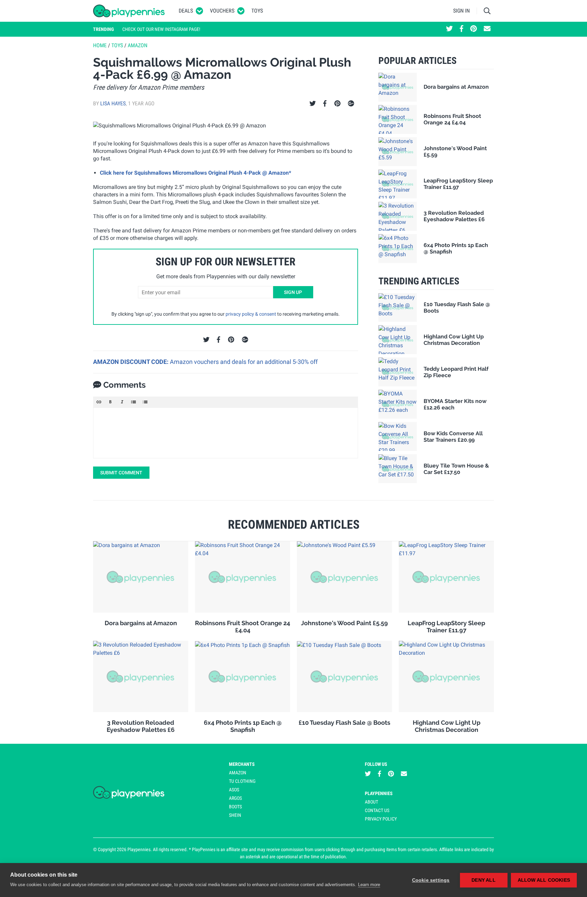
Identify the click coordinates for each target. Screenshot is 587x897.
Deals (186, 10)
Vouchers (222, 10)
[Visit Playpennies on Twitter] (449, 29)
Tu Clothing (242, 781)
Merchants (242, 764)
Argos (235, 798)
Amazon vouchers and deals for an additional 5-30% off (244, 361)
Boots (235, 806)
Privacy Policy (381, 819)
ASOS (234, 789)
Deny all (484, 880)
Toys (257, 10)
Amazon (137, 45)
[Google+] (351, 103)
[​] (225, 432)
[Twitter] (313, 103)
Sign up (293, 292)
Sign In (461, 10)
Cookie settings (431, 880)
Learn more (369, 884)
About (371, 802)
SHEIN (235, 815)
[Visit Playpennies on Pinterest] (473, 29)
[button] (99, 402)
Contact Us (377, 810)
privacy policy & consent (251, 314)
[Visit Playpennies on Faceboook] (461, 29)
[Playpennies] (129, 11)
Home (100, 45)
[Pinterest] (337, 103)
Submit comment (121, 472)
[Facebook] (324, 103)
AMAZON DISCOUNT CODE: (131, 361)
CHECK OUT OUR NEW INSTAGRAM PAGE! (161, 29)
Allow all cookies (544, 880)
